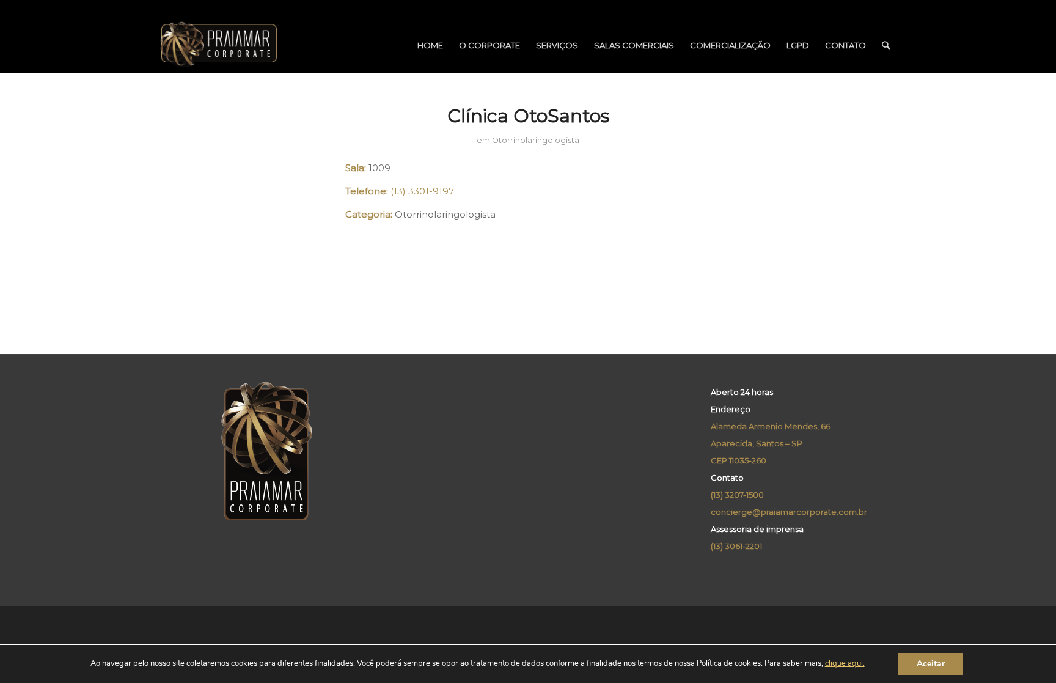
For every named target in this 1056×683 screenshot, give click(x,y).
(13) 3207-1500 (737, 495)
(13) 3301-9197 (422, 191)
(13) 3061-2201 (736, 546)
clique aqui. (845, 663)
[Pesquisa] (886, 45)
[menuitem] (430, 45)
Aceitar (931, 664)
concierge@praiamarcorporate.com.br (789, 512)
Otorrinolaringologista (535, 140)
